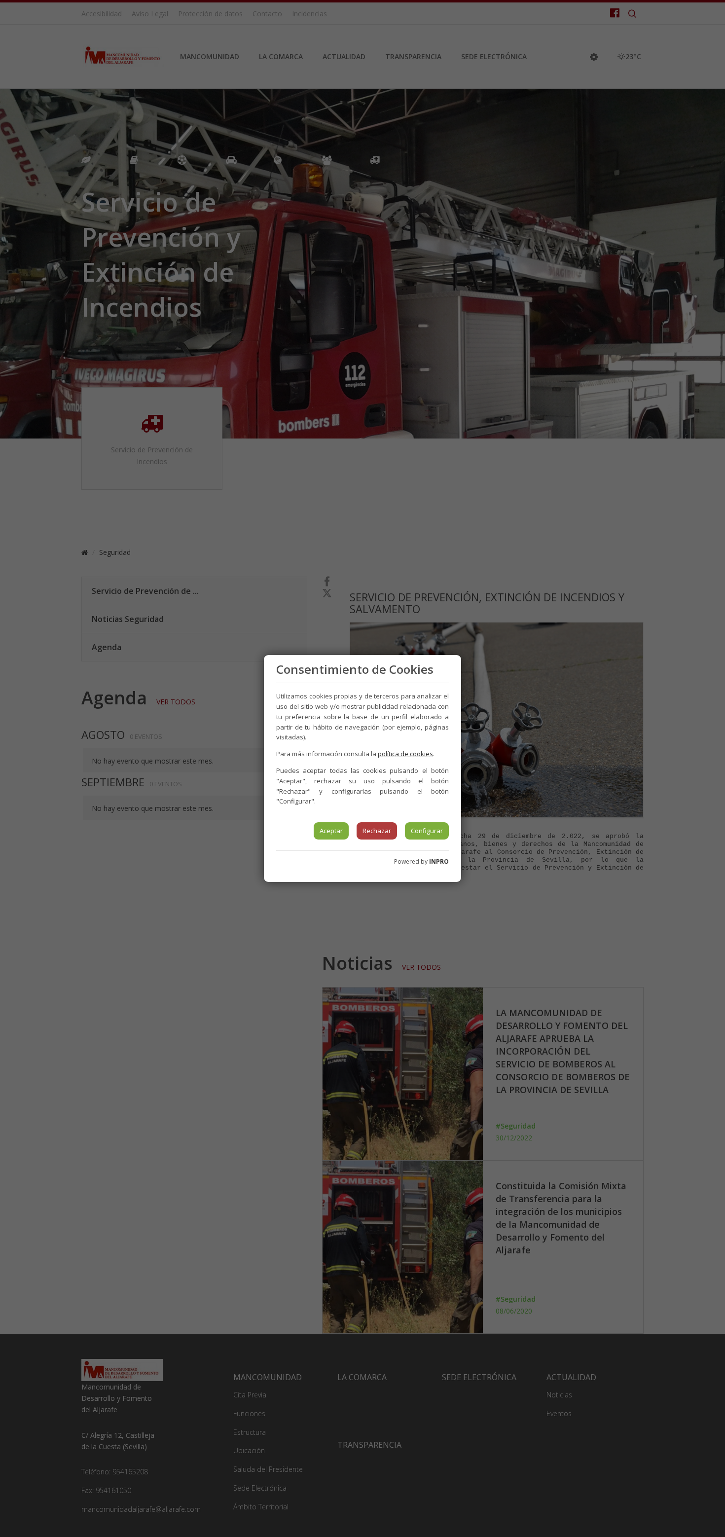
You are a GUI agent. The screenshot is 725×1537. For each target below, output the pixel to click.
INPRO (439, 861)
